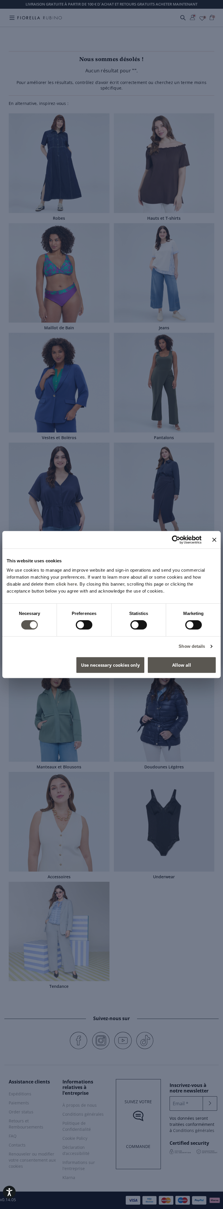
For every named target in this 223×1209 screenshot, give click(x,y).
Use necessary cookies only (110, 665)
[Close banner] (214, 540)
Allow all (181, 665)
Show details (192, 646)
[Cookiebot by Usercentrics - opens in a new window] (176, 539)
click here (66, 584)
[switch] (84, 624)
